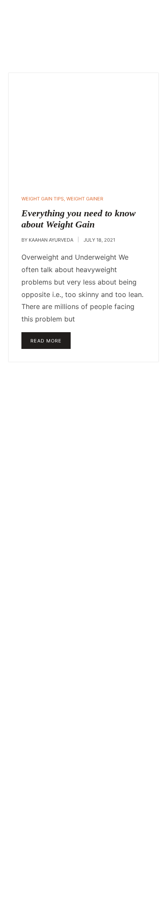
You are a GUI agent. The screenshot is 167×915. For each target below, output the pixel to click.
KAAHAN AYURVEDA (51, 240)
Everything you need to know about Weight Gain (78, 219)
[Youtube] (51, 811)
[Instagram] (83, 811)
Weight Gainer (84, 199)
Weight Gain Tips (42, 199)
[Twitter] (115, 811)
